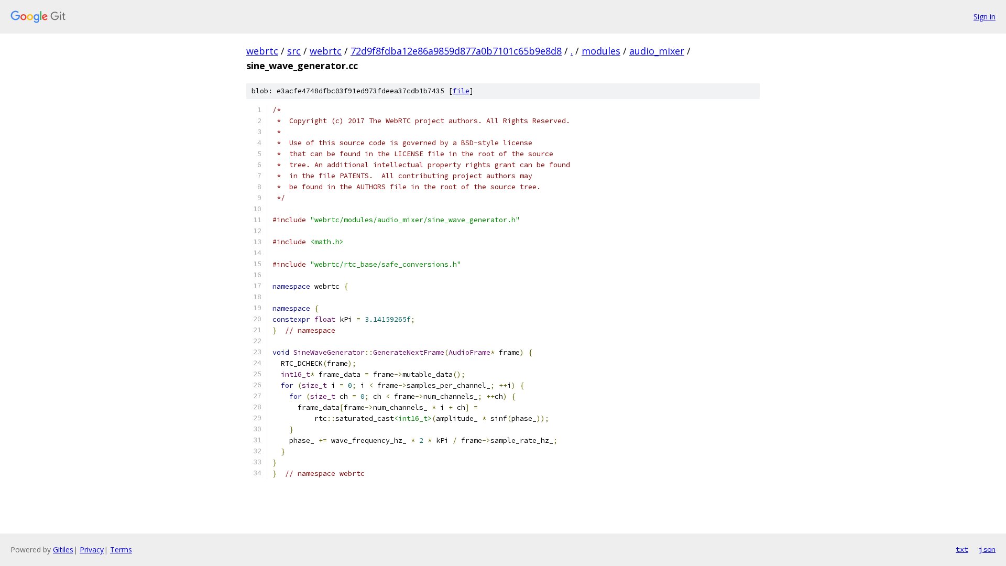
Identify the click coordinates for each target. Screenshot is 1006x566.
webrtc (262, 51)
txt (962, 549)
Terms (121, 549)
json (987, 549)
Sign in (985, 16)
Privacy (92, 549)
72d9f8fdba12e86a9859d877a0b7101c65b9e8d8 (456, 51)
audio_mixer (656, 51)
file (461, 90)
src (294, 51)
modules (601, 51)
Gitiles (63, 549)
